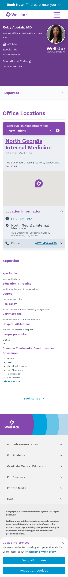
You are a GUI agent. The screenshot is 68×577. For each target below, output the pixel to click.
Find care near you (32, 4)
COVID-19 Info (21, 219)
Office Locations (24, 113)
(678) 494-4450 (46, 243)
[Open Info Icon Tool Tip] (57, 131)
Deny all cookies (34, 560)
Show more (10, 381)
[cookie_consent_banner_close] (63, 542)
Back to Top (32, 398)
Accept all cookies (34, 570)
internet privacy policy (42, 551)
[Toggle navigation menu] (60, 92)
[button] (34, 243)
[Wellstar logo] (16, 15)
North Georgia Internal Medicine (28, 144)
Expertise (11, 93)
